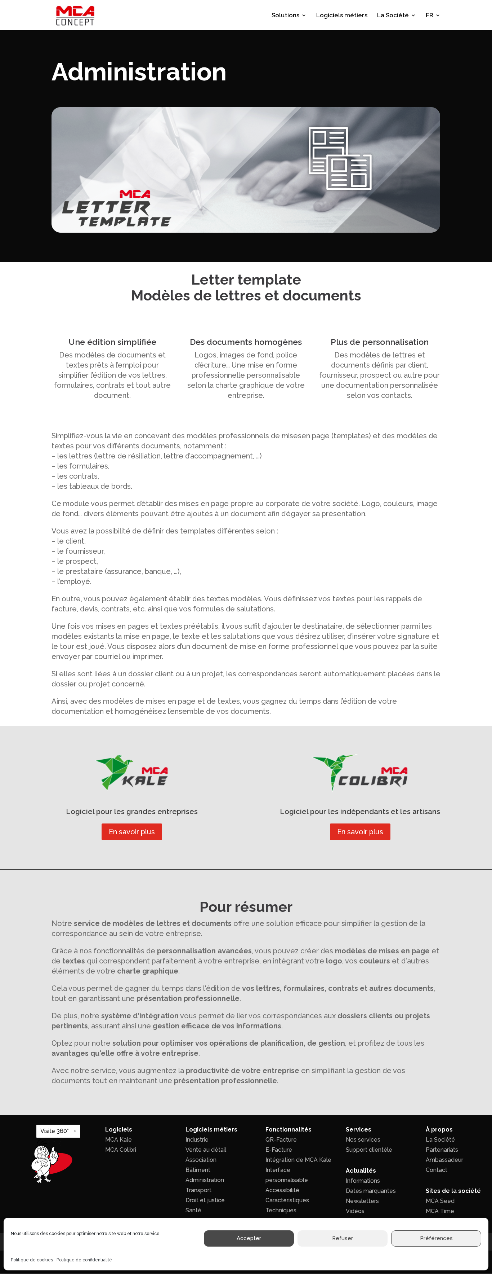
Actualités (361, 1170)
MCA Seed (440, 1201)
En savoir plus (132, 831)
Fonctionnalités (288, 1129)
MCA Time (440, 1211)
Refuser (342, 1238)
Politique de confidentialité (84, 1259)
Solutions (285, 16)
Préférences (436, 1238)
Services (358, 1129)
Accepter (249, 1238)
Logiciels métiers (341, 16)
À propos (439, 1129)
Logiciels (118, 1129)
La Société (393, 16)
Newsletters (362, 1201)
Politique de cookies (32, 1259)
